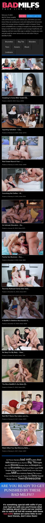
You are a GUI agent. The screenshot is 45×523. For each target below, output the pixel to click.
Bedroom (13, 463)
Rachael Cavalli (17, 476)
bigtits (39, 463)
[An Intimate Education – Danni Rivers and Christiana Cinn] (22, 211)
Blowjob (34, 465)
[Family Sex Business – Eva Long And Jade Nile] (22, 243)
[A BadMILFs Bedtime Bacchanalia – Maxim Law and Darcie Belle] (22, 307)
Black (27, 47)
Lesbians (9, 52)
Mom (18, 473)
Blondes (32, 42)
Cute (41, 468)
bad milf (25, 459)
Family (29, 470)
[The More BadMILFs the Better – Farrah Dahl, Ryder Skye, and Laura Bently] (22, 370)
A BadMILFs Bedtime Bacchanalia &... (15, 320)
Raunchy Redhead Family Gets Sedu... (16, 289)
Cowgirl (36, 468)
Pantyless (39, 473)
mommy (23, 473)
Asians (17, 47)
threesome (33, 478)
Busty (23, 468)
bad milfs (8, 514)
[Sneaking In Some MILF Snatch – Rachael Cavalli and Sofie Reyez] (22, 84)
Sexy (34, 475)
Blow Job (28, 465)
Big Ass (20, 462)
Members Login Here (34, 16)
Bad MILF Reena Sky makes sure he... (15, 416)
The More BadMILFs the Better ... (14, 384)
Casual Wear (29, 468)
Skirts (13, 479)
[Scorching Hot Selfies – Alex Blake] (22, 179)
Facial (24, 470)
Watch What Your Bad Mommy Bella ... (16, 448)
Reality (25, 476)
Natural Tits (31, 473)
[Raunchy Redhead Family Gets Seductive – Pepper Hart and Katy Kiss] (22, 275)
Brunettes (9, 42)
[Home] (21, 6)
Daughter (9, 470)
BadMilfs (34, 460)
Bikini (6, 465)
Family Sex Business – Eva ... (12, 257)
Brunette (15, 467)
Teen (7, 47)
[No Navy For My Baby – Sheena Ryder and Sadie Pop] (22, 338)
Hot (37, 470)
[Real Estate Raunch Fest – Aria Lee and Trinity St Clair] (22, 148)
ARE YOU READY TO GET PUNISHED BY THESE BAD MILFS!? (22, 490)
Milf (13, 473)
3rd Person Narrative (13, 460)
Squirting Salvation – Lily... (12, 130)
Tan (16, 479)
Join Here (23, 16)
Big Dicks (24, 462)
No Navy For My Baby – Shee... (13, 352)
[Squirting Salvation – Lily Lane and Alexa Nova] (22, 116)
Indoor (40, 470)
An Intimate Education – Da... (12, 225)
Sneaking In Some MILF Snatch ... (15, 98)
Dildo (13, 470)
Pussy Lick (8, 476)
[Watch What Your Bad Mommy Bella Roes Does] (22, 434)
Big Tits (21, 42)
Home (33, 470)
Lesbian (8, 473)
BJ (9, 465)
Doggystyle (19, 470)
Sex (29, 476)
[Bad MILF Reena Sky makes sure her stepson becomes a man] (22, 402)
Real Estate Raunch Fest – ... (12, 161)
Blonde (15, 465)
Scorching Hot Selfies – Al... (12, 193)
